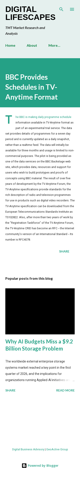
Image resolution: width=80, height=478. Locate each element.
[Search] (61, 8)
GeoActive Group (57, 449)
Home (10, 45)
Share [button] (64, 251)
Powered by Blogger (42, 465)
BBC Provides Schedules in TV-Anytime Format (31, 87)
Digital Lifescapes (30, 13)
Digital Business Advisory (28, 449)
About (32, 45)
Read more (65, 390)
